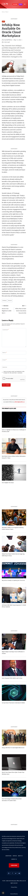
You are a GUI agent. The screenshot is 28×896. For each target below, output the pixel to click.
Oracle (10, 300)
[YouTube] (19, 873)
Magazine (15, 4)
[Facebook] (12, 873)
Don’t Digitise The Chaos (8, 482)
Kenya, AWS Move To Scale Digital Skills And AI (13, 747)
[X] (15, 873)
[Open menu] (24, 4)
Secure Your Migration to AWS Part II (6, 309)
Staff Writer (9, 40)
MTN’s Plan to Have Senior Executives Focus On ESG (20, 309)
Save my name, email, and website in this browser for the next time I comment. (14, 372)
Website (4, 367)
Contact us (14, 859)
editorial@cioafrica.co (19, 401)
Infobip (4, 300)
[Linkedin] (8, 873)
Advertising (8, 855)
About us (20, 855)
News (3, 21)
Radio (20, 4)
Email (4, 360)
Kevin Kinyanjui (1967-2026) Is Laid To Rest (12, 678)
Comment (5, 329)
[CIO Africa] (5, 4)
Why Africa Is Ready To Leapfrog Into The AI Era (13, 580)
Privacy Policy (14, 887)
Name (4, 352)
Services (15, 855)
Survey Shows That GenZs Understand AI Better (13, 703)
